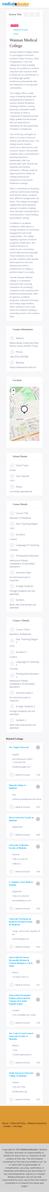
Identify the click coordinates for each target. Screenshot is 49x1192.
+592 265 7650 (18, 1087)
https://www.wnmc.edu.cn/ (23, 367)
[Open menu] (44, 4)
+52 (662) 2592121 (20, 977)
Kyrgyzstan (17, 891)
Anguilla (15, 754)
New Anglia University (19, 747)
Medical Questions (37, 1123)
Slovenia (15, 854)
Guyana (15, 1082)
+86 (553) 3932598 (19, 356)
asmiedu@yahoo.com (21, 900)
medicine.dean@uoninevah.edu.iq (26, 799)
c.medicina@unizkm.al (21, 1054)
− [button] (13, 394)
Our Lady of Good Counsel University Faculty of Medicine (21, 1036)
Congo (15, 931)
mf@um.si (16, 863)
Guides (7, 1126)
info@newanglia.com (21, 766)
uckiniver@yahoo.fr (20, 939)
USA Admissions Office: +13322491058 (22, 761)
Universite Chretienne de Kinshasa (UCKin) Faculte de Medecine (20, 922)
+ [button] (13, 390)
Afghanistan (17, 827)
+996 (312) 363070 (20, 896)
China (15, 33)
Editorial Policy (18, 1123)
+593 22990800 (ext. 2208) (24, 1015)
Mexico (15, 972)
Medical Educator (29, 1149)
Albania (15, 1045)
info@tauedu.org (19, 1091)
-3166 (14, 1050)
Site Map (17, 1126)
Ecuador (15, 1010)
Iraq (14, 794)
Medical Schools (20, 29)
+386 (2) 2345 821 (20, 859)
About (5, 1123)
